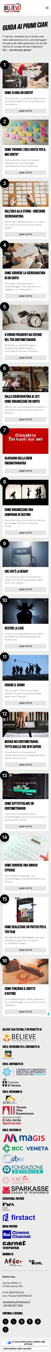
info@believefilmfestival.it (16, 1302)
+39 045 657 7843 (13, 1305)
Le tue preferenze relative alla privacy (28, 1342)
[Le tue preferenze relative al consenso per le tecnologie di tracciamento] (48, 1014)
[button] (47, 7)
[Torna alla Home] (12, 7)
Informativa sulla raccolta (17, 1348)
